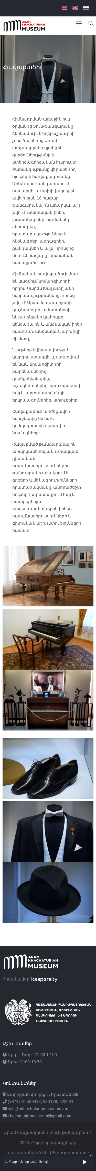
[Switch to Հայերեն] (64, 8)
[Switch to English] (75, 8)
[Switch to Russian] (86, 8)
